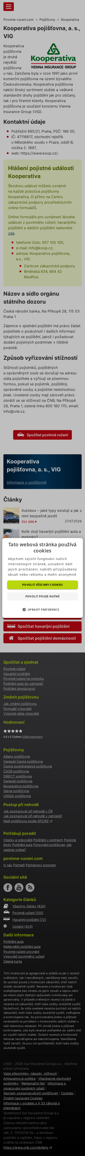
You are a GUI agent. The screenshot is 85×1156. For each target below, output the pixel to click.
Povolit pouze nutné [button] (42, 596)
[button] (42, 609)
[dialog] (42, 578)
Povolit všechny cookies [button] (42, 585)
